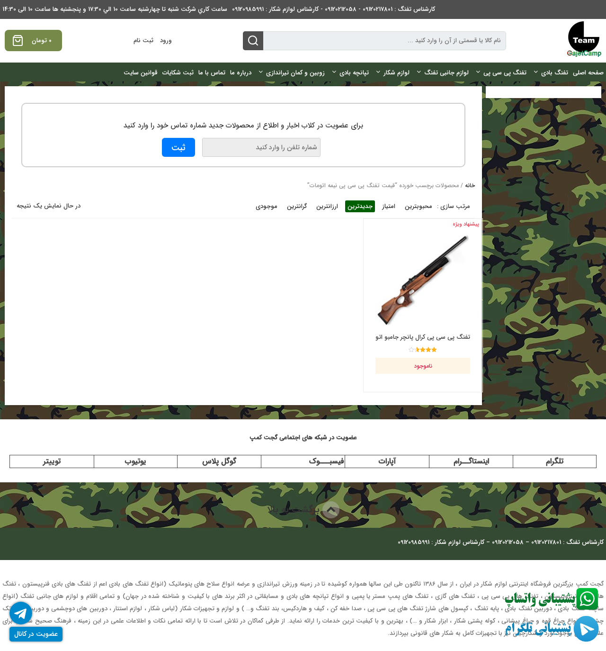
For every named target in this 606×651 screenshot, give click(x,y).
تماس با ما (211, 73)
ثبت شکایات (178, 73)
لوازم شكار (396, 73)
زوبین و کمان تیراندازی (295, 73)
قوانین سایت (141, 73)
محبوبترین (418, 206)
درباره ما (240, 73)
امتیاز (388, 206)
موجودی (266, 206)
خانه (470, 185)
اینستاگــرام (471, 461)
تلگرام (554, 461)
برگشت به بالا (294, 509)
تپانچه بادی (354, 73)
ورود (166, 40)
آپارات (387, 461)
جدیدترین (360, 206)
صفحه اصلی (588, 73)
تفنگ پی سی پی (504, 73)
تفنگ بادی (554, 73)
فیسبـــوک (326, 461)
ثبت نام (143, 40)
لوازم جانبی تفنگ (446, 73)
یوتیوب (135, 461)
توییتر (52, 461)
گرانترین (297, 206)
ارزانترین (327, 206)
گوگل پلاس (219, 461)
